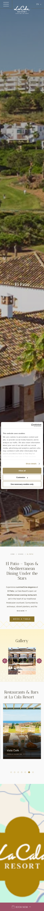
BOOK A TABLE (22, 619)
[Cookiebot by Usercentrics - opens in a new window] (31, 425)
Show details (31, 464)
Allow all (22, 471)
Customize (20, 477)
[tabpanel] (22, 731)
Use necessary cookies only (22, 484)
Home (13, 554)
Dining (20, 554)
